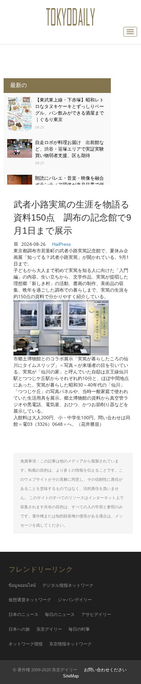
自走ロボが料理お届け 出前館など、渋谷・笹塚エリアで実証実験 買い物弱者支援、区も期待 (72, 149)
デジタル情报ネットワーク (67, 585)
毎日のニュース (60, 614)
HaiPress (61, 244)
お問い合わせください (105, 670)
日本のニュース (23, 614)
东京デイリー (49, 629)
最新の (18, 85)
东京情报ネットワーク (70, 643)
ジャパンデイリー (75, 599)
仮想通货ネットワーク (30, 599)
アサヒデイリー (96, 614)
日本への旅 (19, 629)
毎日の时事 (79, 629)
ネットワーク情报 (26, 643)
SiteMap (71, 676)
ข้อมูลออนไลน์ (22, 585)
